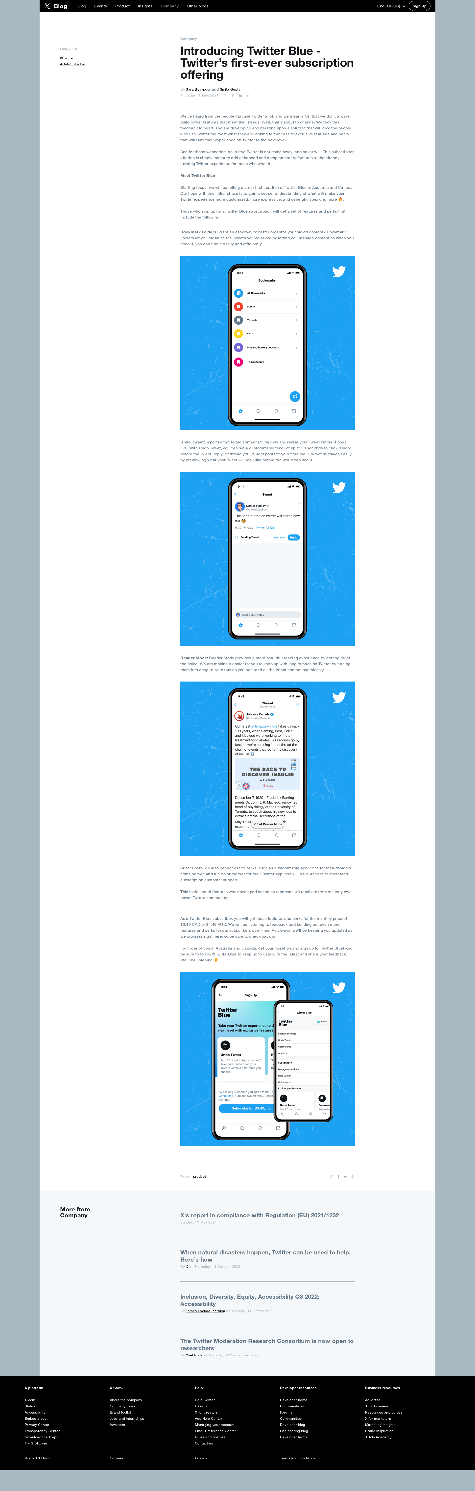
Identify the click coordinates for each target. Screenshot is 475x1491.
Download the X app (41, 1437)
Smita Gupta (230, 89)
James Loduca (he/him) (205, 1311)
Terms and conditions (298, 1458)
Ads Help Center (208, 1418)
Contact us (204, 1443)
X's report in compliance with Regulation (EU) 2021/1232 (259, 1215)
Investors (117, 1424)
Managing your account (214, 1424)
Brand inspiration (379, 1431)
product (199, 1176)
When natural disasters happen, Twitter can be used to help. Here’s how (265, 1255)
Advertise (373, 1400)
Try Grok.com (36, 1443)
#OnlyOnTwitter (73, 64)
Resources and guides (384, 1412)
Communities (291, 1418)
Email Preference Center (215, 1431)
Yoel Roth (194, 1355)
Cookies (116, 1458)
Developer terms (294, 1437)
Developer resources (298, 1388)
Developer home (294, 1400)
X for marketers (378, 1418)
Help (199, 1388)
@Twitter (67, 58)
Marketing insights (380, 1424)
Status (30, 1406)
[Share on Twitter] (225, 95)
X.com (30, 1400)
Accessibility (35, 1412)
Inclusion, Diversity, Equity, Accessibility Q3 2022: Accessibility (249, 1300)
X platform (34, 1388)
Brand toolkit (120, 1412)
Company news (123, 1406)
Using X (201, 1406)
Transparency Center (42, 1431)
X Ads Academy (378, 1437)
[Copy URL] (246, 95)
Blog (82, 5)
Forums (286, 1412)
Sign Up (420, 6)
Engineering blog (294, 1431)
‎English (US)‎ (389, 5)
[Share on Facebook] (232, 95)
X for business (377, 1406)
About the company (126, 1400)
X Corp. (116, 1388)
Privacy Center (37, 1424)
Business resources (382, 1388)
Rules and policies (210, 1437)
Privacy (201, 1458)
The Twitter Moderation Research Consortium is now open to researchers (267, 1344)
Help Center (205, 1400)
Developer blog (292, 1424)
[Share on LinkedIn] (239, 95)
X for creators (206, 1412)
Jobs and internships (127, 1418)
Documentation (292, 1406)
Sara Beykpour (198, 89)
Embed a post (36, 1418)
